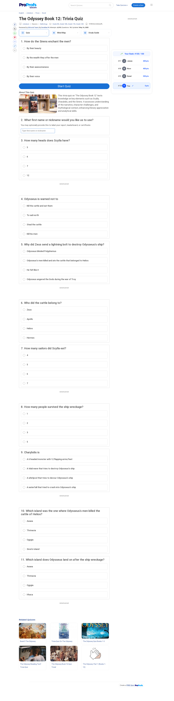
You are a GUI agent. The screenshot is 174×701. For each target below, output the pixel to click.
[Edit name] (132, 86)
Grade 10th (63, 24)
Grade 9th (56, 24)
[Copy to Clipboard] (15, 46)
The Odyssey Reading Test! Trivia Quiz (30, 665)
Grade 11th (72, 24)
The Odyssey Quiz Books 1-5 (94, 641)
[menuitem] (122, 5)
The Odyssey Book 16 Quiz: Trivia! (61, 665)
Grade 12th (80, 24)
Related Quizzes (27, 620)
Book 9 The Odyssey (28, 641)
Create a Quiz (138, 5)
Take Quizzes (121, 5)
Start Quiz (64, 86)
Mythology (43, 24)
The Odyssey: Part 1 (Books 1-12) (94, 665)
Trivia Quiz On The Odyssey (61, 641)
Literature (26, 24)
